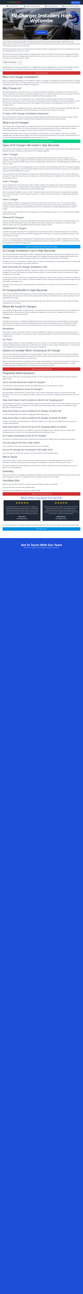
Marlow (5, 490)
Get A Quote (41, 32)
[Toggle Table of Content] (19, 62)
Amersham (11, 490)
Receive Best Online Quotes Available (41, 141)
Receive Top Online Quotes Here (41, 369)
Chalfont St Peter (35, 490)
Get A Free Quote (41, 529)
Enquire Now (41, 534)
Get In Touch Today (41, 73)
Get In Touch (75, 2)
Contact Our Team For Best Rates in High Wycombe (41, 246)
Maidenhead (19, 490)
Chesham (26, 490)
